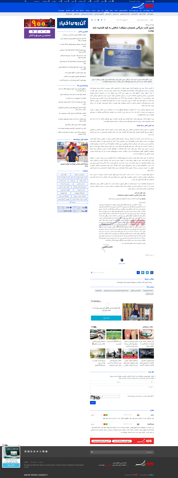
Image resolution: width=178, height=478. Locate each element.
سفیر (72, 178)
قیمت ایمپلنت (81, 190)
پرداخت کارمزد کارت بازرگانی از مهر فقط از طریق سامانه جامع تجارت (134, 282)
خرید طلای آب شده (63, 178)
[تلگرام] (46, 451)
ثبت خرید (106, 318)
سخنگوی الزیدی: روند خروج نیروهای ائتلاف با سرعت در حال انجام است (72, 90)
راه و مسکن (108, 14)
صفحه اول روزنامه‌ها (80, 139)
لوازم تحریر (63, 175)
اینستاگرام (81, 1)
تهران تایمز (61, 199)
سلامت (116, 11)
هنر (140, 11)
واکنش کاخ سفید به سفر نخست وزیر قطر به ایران (73, 94)
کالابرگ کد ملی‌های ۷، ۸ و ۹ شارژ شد (76, 98)
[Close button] (19, 445)
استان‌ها (82, 11)
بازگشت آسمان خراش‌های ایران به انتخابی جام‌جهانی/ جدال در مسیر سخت (72, 109)
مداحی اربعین (80, 184)
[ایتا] (25, 451)
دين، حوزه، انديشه (133, 11)
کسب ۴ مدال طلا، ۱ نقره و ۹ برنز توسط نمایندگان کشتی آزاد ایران (73, 57)
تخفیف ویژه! (11, 465)
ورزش (98, 11)
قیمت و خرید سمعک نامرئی (79, 199)
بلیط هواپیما (64, 193)
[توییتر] (37, 451)
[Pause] (124, 319)
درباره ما (41, 462)
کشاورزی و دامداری (99, 14)
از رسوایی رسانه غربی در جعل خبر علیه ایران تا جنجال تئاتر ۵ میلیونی (72, 133)
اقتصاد (106, 11)
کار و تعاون (76, 14)
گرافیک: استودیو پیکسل (130, 475)
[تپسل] (92, 301)
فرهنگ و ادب (146, 11)
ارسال (92, 403)
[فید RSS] (31, 451)
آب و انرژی (115, 14)
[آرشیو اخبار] (28, 451)
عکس (77, 11)
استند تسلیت (62, 181)
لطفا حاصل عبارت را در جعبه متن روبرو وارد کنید (140, 396)
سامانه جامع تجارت (148, 291)
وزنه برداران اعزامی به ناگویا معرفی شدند (75, 73)
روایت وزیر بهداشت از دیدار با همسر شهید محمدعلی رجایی (72, 103)
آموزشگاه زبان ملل (64, 196)
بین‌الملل (87, 11)
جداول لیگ (45, 1)
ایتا (59, 1)
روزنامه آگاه (73, 202)
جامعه (111, 11)
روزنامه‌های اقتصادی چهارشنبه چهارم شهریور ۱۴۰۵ (73, 165)
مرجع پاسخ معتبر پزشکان (79, 187)
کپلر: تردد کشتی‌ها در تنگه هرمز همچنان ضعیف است (72, 128)
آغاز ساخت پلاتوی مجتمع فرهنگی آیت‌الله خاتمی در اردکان (72, 45)
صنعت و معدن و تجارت (87, 14)
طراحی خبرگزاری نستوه (145, 475)
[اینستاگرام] (40, 451)
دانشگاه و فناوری (123, 11)
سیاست (94, 11)
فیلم (73, 11)
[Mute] (127, 319)
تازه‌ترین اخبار (83, 31)
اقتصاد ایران (134, 14)
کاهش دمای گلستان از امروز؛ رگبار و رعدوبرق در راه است (72, 114)
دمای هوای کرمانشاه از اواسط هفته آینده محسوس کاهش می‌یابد (73, 51)
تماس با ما (33, 462)
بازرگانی (26, 462)
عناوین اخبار (150, 14)
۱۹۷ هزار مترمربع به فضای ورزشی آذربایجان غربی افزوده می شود (73, 40)
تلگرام (110, 1)
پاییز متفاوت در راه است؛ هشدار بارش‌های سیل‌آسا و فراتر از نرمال (72, 120)
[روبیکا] (34, 451)
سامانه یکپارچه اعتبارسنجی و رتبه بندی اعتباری (116, 291)
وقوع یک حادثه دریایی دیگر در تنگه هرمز (75, 125)
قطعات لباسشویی (65, 190)
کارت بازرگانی (149, 294)
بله (89, 1)
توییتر (72, 1)
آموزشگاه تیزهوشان (79, 193)
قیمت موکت (82, 181)
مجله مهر (68, 11)
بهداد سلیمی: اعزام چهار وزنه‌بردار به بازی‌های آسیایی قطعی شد (72, 68)
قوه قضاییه (98, 291)
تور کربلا (73, 181)
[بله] (43, 451)
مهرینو (68, 199)
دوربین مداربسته (65, 184)
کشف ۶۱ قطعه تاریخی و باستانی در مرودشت (74, 35)
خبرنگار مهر (145, 88)
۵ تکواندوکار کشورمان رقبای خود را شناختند (75, 77)
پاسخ (92, 415)
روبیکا (65, 1)
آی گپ (95, 1)
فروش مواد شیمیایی (64, 187)
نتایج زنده (54, 1)
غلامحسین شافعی (135, 291)
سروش (103, 1)
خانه (152, 11)
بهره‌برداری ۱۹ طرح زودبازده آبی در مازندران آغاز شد (73, 80)
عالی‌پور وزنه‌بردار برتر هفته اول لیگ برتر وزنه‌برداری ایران (73, 62)
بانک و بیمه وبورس (125, 14)
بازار (102, 11)
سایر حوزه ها (69, 14)
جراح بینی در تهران (79, 175)
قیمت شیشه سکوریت (81, 178)
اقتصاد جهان (142, 14)
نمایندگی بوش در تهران (80, 196)
